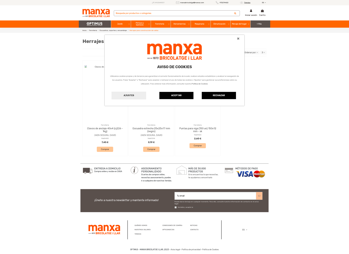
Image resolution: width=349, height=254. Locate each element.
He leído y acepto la (194, 207)
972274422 (224, 3)
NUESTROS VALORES (143, 230)
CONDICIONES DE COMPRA (172, 225)
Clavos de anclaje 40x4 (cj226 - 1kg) (105, 130)
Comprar (105, 149)
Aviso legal (175, 249)
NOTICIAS (193, 225)
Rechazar (219, 95)
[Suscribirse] (259, 196)
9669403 (197, 135)
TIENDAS (138, 234)
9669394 (151, 138)
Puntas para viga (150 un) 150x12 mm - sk (197, 130)
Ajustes (129, 95)
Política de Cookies (200, 84)
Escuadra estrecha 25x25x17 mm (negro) (151, 130)
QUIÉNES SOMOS (141, 225)
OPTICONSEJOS (168, 230)
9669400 (105, 138)
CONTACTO (194, 230)
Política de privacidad (201, 207)
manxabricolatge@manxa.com (192, 3)
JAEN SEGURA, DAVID (105, 135)
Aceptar (176, 95)
